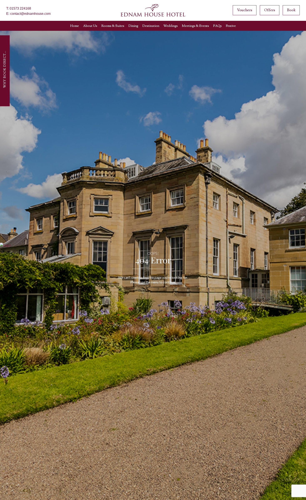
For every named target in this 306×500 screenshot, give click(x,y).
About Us (90, 26)
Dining (133, 26)
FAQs (217, 26)
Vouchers (244, 10)
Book (291, 10)
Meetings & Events (195, 26)
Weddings (170, 26)
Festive (231, 26)
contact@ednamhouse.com (30, 13)
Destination (150, 26)
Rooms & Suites (112, 26)
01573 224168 (20, 8)
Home (74, 26)
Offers (269, 10)
